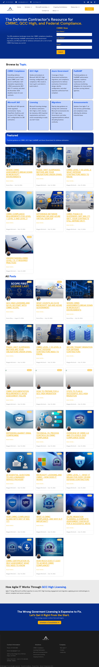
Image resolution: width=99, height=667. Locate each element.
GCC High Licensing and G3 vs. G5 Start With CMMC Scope (18, 305)
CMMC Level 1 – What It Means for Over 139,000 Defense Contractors (78, 477)
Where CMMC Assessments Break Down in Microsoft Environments (19, 173)
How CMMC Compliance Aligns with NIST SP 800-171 (18, 519)
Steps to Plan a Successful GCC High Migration (77, 393)
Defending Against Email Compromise (18, 434)
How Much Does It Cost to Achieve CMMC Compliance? (48, 563)
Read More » (10, 181)
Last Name (61, 38)
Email (59, 44)
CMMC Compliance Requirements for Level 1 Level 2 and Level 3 (18, 216)
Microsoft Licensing (41, 7)
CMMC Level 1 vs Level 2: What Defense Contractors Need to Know (79, 173)
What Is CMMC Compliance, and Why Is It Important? (49, 519)
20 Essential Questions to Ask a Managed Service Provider (18, 477)
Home (19, 7)
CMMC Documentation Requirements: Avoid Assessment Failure (17, 393)
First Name (61, 31)
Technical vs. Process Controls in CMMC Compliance (47, 435)
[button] (84, 2)
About (55, 10)
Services (27, 7)
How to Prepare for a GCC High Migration (47, 392)
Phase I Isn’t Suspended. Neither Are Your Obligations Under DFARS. (49, 172)
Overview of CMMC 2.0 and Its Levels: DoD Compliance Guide (78, 435)
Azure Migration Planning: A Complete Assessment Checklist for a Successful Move (78, 520)
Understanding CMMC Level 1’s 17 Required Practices (17, 260)
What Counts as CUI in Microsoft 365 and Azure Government (49, 305)
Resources (74, 7)
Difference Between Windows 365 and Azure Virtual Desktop (48, 216)
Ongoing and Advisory (60, 7)
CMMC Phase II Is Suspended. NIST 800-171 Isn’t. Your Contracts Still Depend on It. (78, 217)
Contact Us (45, 10)
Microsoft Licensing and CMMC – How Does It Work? (49, 477)
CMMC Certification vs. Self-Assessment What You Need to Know (18, 563)
